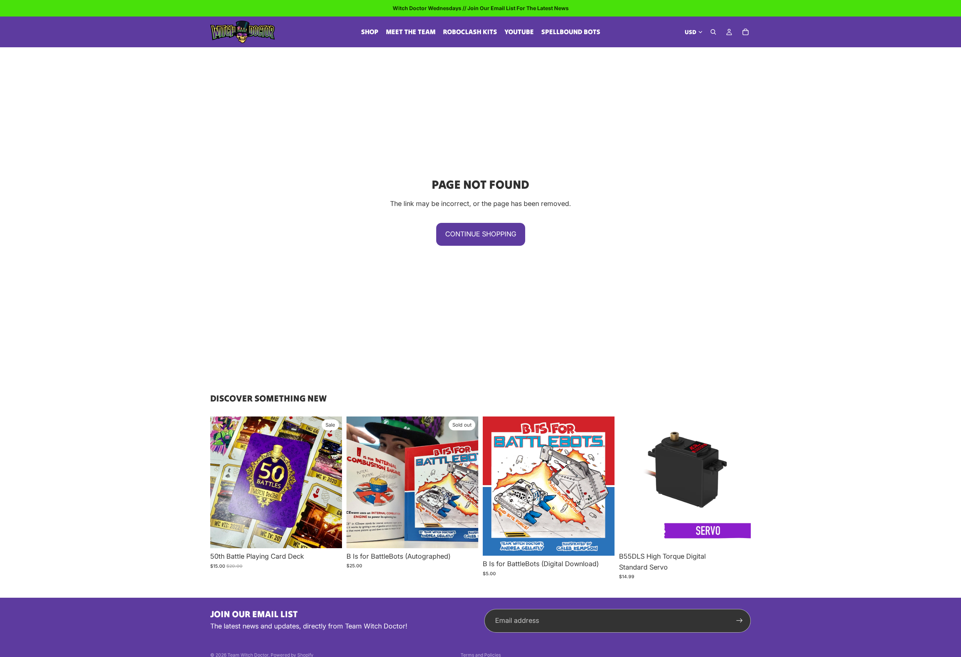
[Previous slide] (357, 482)
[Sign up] (739, 620)
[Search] (713, 32)
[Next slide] (467, 482)
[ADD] (330, 536)
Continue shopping (480, 234)
